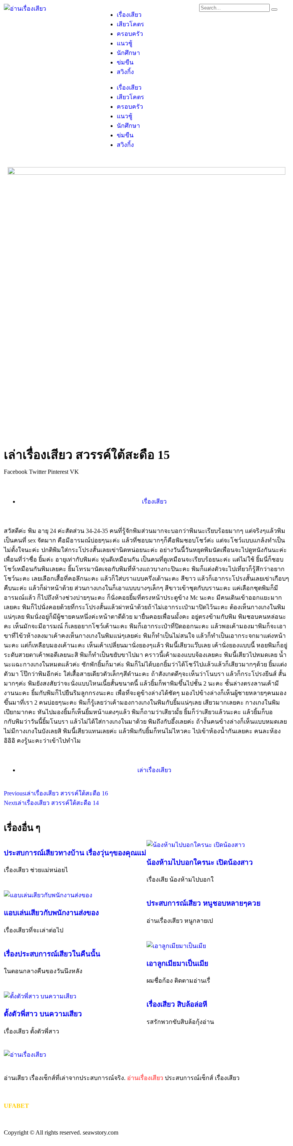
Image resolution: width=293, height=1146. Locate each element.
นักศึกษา (128, 53)
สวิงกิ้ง (125, 72)
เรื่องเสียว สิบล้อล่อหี (176, 1004)
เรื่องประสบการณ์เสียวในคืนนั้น (52, 954)
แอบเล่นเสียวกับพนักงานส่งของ (51, 913)
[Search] (274, 9)
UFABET (16, 1106)
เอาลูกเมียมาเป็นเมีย (177, 963)
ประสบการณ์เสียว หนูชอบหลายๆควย (203, 903)
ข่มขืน (125, 62)
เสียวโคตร (130, 24)
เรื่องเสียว (129, 14)
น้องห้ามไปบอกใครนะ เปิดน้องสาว (199, 862)
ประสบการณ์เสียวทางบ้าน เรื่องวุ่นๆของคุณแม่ (75, 853)
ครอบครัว (130, 34)
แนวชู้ (124, 43)
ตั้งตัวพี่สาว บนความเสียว (43, 1014)
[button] (15, 471)
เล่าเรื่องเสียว (154, 770)
